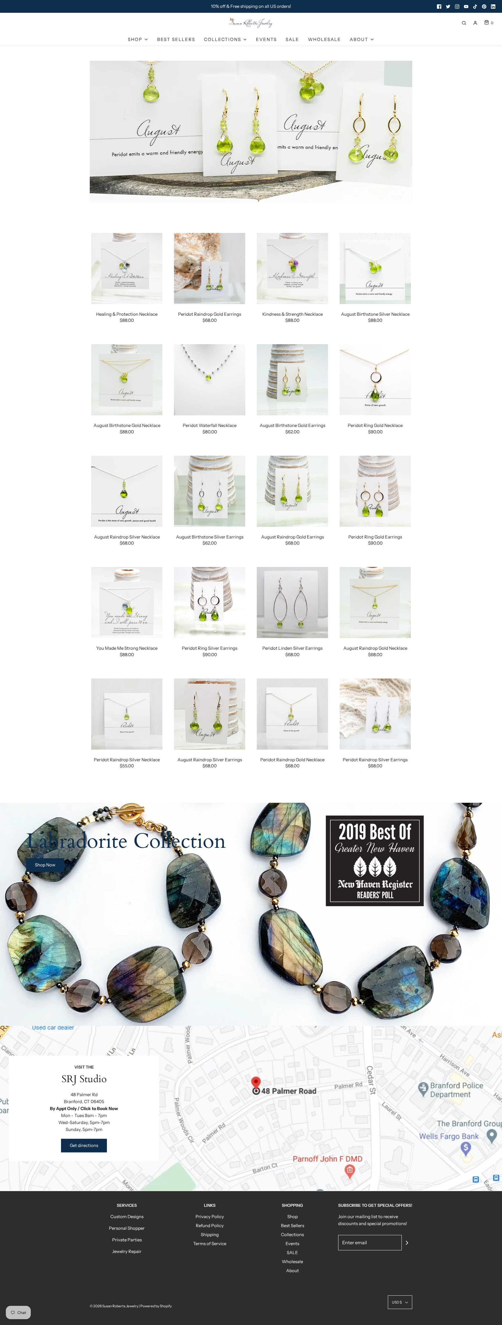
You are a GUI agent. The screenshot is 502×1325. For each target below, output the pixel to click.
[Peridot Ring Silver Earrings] (209, 602)
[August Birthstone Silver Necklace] (375, 268)
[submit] (407, 1243)
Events (266, 39)
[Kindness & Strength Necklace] (292, 268)
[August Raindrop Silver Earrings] (209, 714)
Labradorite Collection (126, 841)
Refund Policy (210, 1225)
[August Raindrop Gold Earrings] (292, 491)
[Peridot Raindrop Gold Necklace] (292, 714)
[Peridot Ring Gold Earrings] (375, 491)
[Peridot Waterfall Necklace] (209, 379)
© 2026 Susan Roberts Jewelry (114, 1306)
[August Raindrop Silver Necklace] (126, 491)
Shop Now (45, 865)
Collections (292, 1234)
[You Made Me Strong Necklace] (126, 602)
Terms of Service (209, 1243)
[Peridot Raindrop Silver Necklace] (126, 714)
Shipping (210, 1234)
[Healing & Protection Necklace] (126, 268)
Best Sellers (176, 39)
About (292, 1270)
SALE (292, 39)
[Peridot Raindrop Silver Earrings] (375, 714)
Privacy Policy (210, 1216)
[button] (400, 1302)
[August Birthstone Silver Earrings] (209, 491)
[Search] (463, 23)
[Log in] (475, 23)
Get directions (84, 1145)
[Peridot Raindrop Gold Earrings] (209, 268)
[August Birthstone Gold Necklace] (126, 379)
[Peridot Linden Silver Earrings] (292, 602)
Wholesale (324, 39)
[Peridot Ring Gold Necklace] (375, 379)
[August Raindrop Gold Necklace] (375, 602)
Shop (292, 1216)
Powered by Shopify (156, 1306)
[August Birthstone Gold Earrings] (292, 379)
